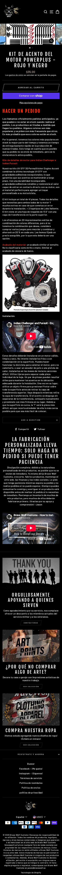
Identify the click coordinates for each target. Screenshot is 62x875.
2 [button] (32, 48)
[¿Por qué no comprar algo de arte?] (31, 646)
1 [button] (30, 48)
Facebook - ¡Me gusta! (31, 768)
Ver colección (31, 686)
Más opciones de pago (30, 102)
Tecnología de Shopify (31, 872)
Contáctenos (31, 623)
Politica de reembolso (30, 783)
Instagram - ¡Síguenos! (31, 773)
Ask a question (31, 420)
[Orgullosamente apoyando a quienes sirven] (31, 574)
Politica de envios (31, 787)
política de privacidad (31, 792)
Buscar (31, 763)
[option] (31, 34)
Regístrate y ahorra (31, 754)
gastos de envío (16, 75)
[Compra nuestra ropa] (31, 709)
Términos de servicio (31, 778)
